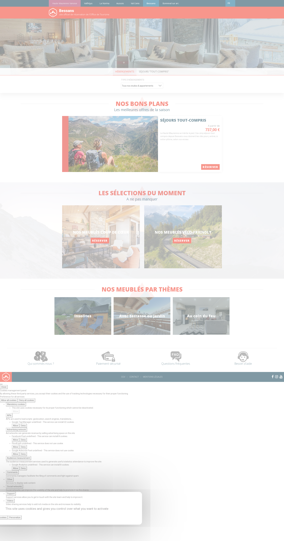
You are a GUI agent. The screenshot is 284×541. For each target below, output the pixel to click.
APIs (9, 415)
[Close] (1, 384)
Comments (12, 472)
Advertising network (16, 429)
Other (9, 479)
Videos (10, 501)
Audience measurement (18, 458)
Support (11, 493)
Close (3, 387)
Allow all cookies (8, 400)
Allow (15, 411)
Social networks (14, 486)
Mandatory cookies (16, 404)
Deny (23, 425)
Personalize (14, 517)
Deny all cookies (26, 400)
